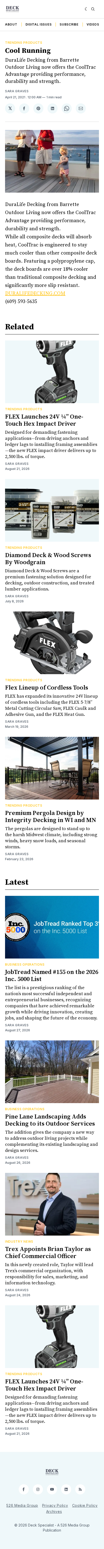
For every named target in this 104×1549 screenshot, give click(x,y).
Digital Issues (38, 24)
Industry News (19, 1241)
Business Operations (24, 964)
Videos (93, 24)
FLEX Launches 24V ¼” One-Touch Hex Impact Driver (44, 420)
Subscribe (69, 24)
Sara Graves (17, 91)
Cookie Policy (85, 1505)
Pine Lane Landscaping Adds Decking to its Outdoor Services (50, 1120)
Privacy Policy (55, 1505)
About (11, 24)
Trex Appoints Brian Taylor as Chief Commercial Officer (48, 1252)
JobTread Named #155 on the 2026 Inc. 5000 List (51, 975)
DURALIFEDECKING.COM (35, 293)
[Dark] (87, 9)
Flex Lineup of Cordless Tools (46, 688)
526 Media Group (22, 1505)
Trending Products (23, 42)
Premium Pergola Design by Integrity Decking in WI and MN (50, 816)
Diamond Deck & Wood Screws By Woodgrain (48, 559)
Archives (54, 1511)
